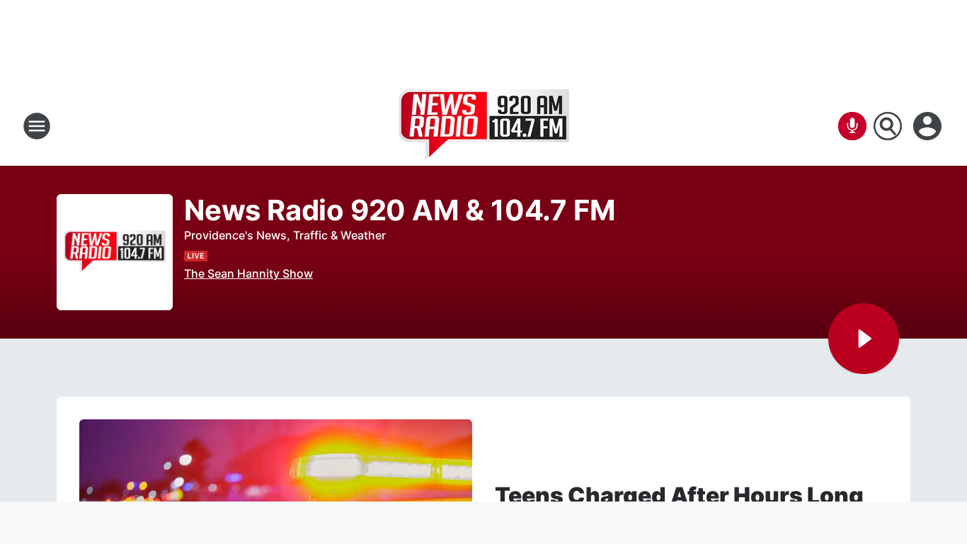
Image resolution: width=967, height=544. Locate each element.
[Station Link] (484, 126)
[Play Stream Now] (863, 338)
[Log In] (928, 126)
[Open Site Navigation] (37, 126)
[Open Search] (888, 126)
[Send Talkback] (852, 126)
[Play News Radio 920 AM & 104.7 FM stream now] (115, 252)
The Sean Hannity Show (248, 273)
